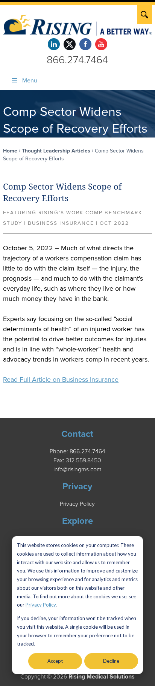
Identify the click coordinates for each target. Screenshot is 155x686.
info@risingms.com (77, 469)
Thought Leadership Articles (56, 151)
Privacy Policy (41, 605)
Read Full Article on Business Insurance (61, 379)
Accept (55, 661)
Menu (29, 80)
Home (10, 151)
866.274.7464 (77, 60)
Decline (111, 661)
